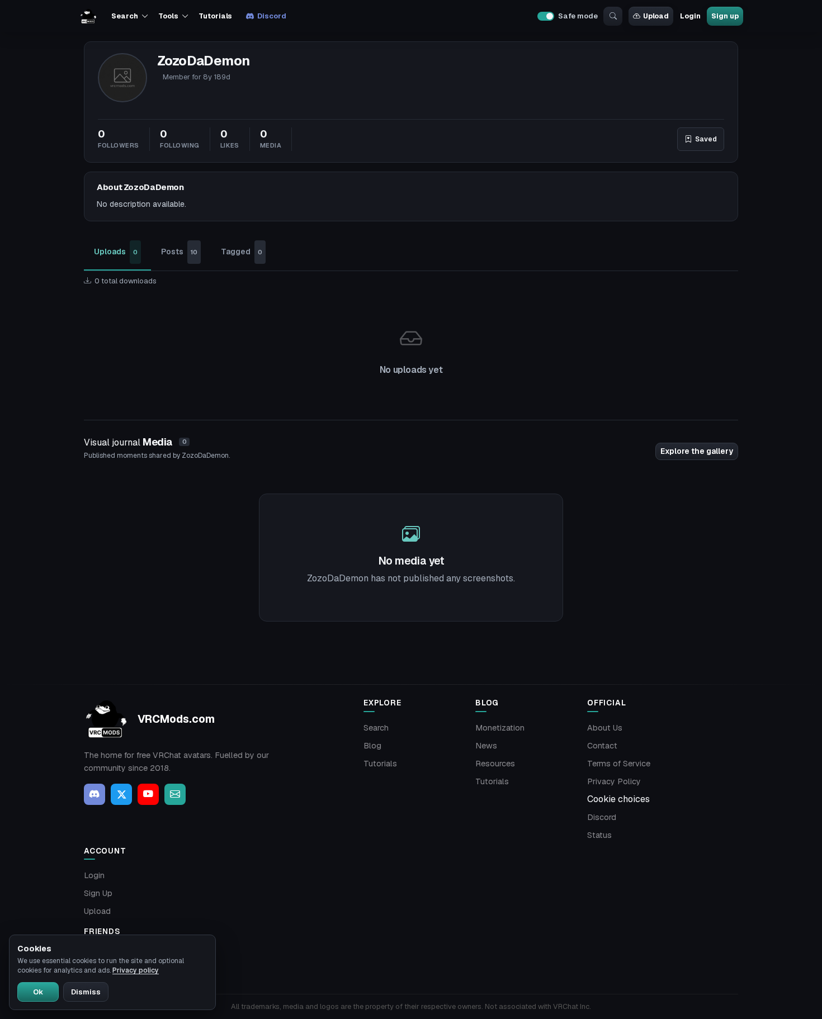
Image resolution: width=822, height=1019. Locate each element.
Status (599, 835)
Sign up (724, 16)
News (486, 746)
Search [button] (124, 16)
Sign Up (98, 893)
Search (376, 728)
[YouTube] (148, 794)
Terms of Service (618, 764)
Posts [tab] (179, 252)
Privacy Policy (614, 781)
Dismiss (86, 992)
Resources (495, 764)
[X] (121, 794)
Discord (271, 16)
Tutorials (215, 16)
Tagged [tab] (241, 252)
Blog (372, 746)
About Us (604, 728)
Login (690, 16)
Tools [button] (168, 16)
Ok (38, 992)
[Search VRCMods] (612, 16)
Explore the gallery (696, 451)
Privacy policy (135, 970)
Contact (602, 746)
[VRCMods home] (88, 16)
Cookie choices (618, 799)
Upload (656, 16)
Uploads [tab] (116, 252)
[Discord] (94, 794)
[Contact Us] (175, 794)
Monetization (500, 728)
